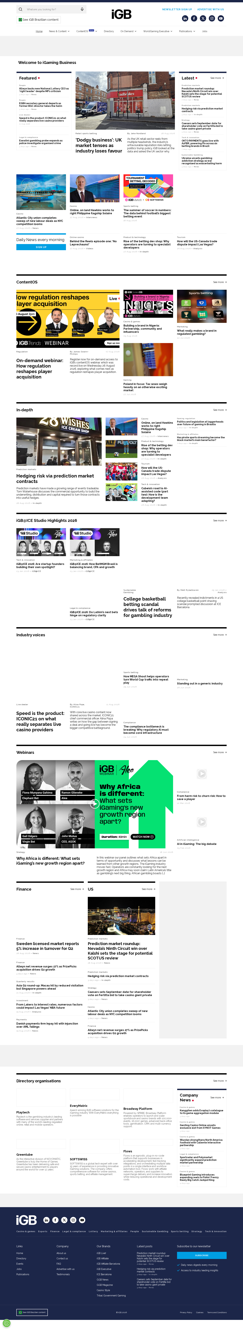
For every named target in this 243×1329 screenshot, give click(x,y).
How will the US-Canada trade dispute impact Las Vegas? (197, 243)
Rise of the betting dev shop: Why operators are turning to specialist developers (147, 244)
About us (61, 1253)
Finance (20, 939)
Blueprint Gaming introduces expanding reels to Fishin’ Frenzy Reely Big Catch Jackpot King (199, 1177)
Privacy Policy (186, 1312)
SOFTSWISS (78, 1159)
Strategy (186, 120)
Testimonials (63, 1274)
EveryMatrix (78, 1105)
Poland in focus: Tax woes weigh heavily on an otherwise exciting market (145, 387)
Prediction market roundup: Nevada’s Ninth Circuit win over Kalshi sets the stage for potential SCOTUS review (202, 92)
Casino (19, 214)
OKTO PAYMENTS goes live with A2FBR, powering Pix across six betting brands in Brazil (200, 143)
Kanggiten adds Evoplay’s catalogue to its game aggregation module (201, 1111)
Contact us (62, 1258)
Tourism (181, 237)
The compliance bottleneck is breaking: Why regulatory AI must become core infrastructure (146, 729)
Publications (185, 31)
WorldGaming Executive (156, 31)
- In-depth (152, 1274)
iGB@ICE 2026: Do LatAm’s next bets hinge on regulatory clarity (94, 614)
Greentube (24, 1154)
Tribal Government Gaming (111, 1295)
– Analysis (196, 248)
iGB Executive (104, 1269)
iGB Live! (101, 1253)
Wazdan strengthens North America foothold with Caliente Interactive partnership (201, 1143)
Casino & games (25, 1231)
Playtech (23, 1112)
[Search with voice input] (82, 9)
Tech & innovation (150, 484)
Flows (127, 1151)
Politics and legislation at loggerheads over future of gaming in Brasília (200, 423)
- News (150, 1264)
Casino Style (103, 1290)
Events (19, 1263)
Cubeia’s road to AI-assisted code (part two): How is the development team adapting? (154, 494)
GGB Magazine (105, 1285)
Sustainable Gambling (192, 155)
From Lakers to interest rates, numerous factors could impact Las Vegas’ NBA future (49, 1006)
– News (195, 100)
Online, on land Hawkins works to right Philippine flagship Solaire (92, 212)
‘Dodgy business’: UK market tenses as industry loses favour (99, 145)
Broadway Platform (137, 1108)
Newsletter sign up (177, 9)
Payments (21, 1019)
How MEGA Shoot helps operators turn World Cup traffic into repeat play (146, 679)
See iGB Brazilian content (39, 19)
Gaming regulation (186, 418)
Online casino (77, 237)
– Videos (88, 248)
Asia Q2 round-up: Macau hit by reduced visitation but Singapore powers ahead (49, 987)
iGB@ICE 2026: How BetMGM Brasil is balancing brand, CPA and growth (94, 565)
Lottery (93, 1231)
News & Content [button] (57, 31)
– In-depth (197, 114)
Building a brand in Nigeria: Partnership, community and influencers (142, 328)
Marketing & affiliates (187, 434)
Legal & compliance (28, 137)
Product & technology (134, 237)
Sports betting (180, 1231)
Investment (22, 1000)
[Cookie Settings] (6, 1323)
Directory (109, 31)
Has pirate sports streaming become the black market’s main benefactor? (201, 438)
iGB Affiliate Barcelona (108, 1263)
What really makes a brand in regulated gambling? (197, 332)
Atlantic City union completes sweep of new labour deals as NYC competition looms (39, 221)
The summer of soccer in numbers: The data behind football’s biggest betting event (147, 213)
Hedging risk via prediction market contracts (118, 976)
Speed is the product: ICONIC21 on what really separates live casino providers (42, 119)
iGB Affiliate (103, 1258)
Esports (42, 1231)
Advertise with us (210, 9)
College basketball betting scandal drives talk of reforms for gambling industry (147, 607)
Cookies (199, 1312)
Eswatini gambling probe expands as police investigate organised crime (40, 142)
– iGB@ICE (35, 571)
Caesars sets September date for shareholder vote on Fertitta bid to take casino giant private (202, 126)
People (22, 85)
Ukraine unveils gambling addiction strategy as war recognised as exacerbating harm (202, 161)
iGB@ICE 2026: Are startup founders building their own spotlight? (40, 565)
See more (215, 78)
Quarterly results (25, 981)
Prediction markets (191, 85)
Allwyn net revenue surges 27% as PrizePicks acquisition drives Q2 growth (46, 968)
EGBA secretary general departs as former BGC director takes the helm (40, 104)
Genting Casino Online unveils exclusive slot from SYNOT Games (200, 1126)
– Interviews (90, 217)
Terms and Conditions (217, 1312)
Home (39, 31)
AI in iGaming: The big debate (197, 844)
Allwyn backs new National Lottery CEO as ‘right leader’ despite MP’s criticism (44, 90)
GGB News (102, 1279)
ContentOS (84, 31)
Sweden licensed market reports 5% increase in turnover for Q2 (47, 946)
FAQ (59, 1263)
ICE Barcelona (104, 1274)
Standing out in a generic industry (200, 683)
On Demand (127, 31)
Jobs (204, 31)
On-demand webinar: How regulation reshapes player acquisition (39, 369)
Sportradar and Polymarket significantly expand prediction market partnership (198, 1160)
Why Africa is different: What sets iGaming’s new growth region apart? (50, 861)
